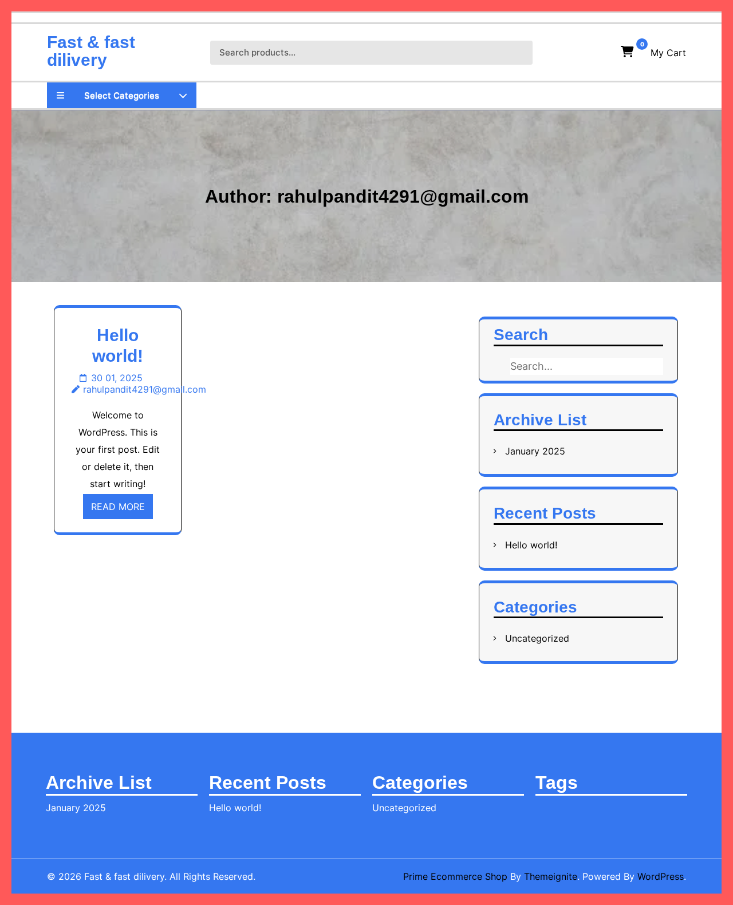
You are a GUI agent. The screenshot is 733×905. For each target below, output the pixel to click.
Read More (118, 506)
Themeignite (550, 876)
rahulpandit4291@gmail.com (144, 389)
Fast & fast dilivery (91, 51)
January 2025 (535, 451)
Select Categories (121, 95)
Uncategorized (537, 638)
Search (514, 53)
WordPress (660, 876)
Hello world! (531, 545)
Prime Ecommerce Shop (455, 876)
